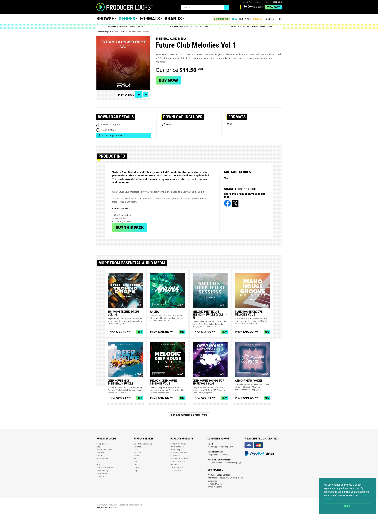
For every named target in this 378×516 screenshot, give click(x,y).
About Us (100, 452)
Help (256, 2)
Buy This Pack (129, 227)
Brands (173, 19)
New (234, 18)
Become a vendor (104, 449)
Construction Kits (178, 444)
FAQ (98, 461)
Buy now (168, 80)
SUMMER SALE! (221, 18)
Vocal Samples (176, 467)
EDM (226, 178)
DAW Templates (177, 447)
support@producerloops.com (220, 447)
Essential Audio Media (171, 38)
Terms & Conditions (105, 467)
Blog (251, 2)
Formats (150, 19)
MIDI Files (174, 464)
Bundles (269, 18)
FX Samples (175, 455)
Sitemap (100, 476)
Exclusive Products (178, 452)
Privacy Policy (102, 470)
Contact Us (101, 455)
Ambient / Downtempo (143, 444)
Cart (273, 7)
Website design (103, 507)
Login (268, 2)
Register (261, 2)
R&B (135, 461)
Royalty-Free (116, 135)
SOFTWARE (245, 18)
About (245, 2)
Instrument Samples (179, 458)
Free (279, 18)
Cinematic (137, 447)
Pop (135, 458)
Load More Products (189, 415)
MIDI (229, 123)
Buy (140, 332)
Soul (135, 464)
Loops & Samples (177, 461)
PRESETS (257, 18)
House (136, 455)
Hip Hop (137, 452)
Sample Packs (102, 444)
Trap (135, 470)
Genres (127, 19)
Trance (136, 467)
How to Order (102, 458)
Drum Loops (175, 449)
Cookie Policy (102, 473)
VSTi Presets (175, 470)
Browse (105, 19)
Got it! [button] (347, 506)
